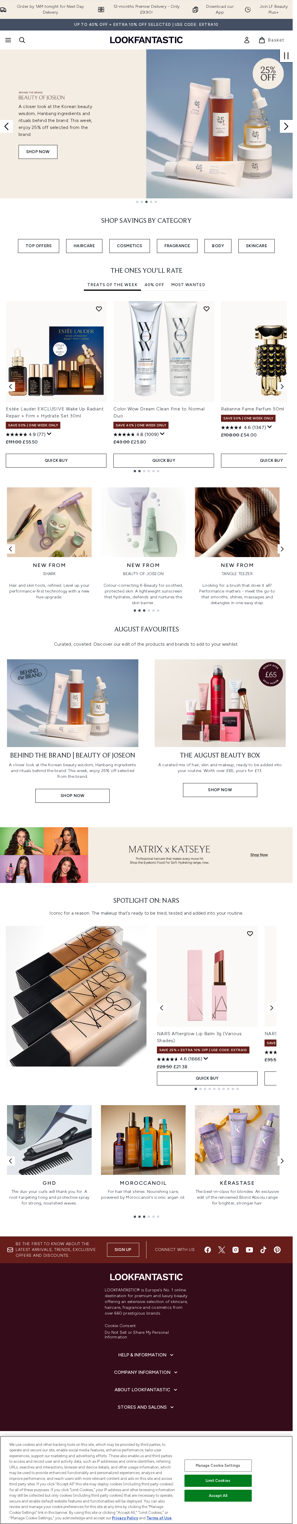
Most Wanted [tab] (188, 284)
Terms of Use (159, 1518)
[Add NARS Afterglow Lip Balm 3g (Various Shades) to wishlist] (250, 933)
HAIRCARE (84, 245)
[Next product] (271, 1008)
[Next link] (282, 549)
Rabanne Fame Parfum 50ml (252, 409)
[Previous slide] (6, 126)
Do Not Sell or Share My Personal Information (137, 1335)
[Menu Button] (7, 40)
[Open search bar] (22, 40)
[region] (146, 1480)
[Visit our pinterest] (277, 1250)
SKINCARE (256, 245)
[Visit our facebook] (208, 1250)
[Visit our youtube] (249, 1250)
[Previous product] (161, 1008)
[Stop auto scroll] (286, 55)
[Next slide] (286, 126)
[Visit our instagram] (235, 1250)
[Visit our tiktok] (263, 1250)
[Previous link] (10, 549)
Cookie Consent (120, 1326)
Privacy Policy (125, 1518)
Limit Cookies (218, 1480)
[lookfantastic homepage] (146, 40)
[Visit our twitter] (222, 1250)
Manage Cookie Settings (218, 1465)
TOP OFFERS (39, 245)
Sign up (123, 1249)
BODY (218, 245)
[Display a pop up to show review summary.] (49, 434)
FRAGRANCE (177, 245)
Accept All (218, 1496)
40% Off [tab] (154, 284)
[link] (247, 40)
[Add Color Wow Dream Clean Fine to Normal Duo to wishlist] (206, 309)
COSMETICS (129, 245)
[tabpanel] (146, 386)
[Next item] (282, 386)
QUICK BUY (56, 460)
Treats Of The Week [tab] (112, 284)
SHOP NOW (38, 151)
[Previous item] (10, 386)
